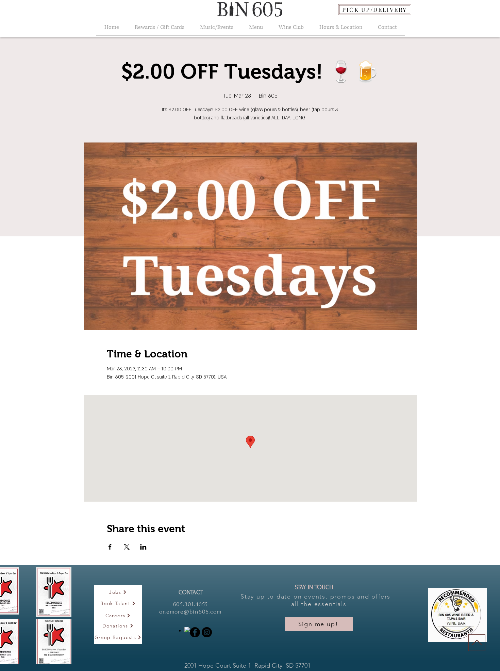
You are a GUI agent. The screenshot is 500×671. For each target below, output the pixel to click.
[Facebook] (195, 632)
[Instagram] (207, 632)
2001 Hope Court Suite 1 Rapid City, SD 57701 (247, 665)
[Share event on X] (126, 547)
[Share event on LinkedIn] (143, 547)
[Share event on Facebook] (110, 547)
